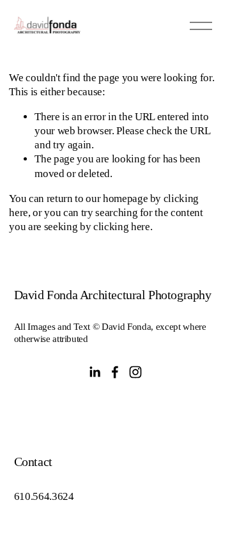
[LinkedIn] (94, 372)
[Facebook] (115, 372)
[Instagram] (135, 372)
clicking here (121, 227)
